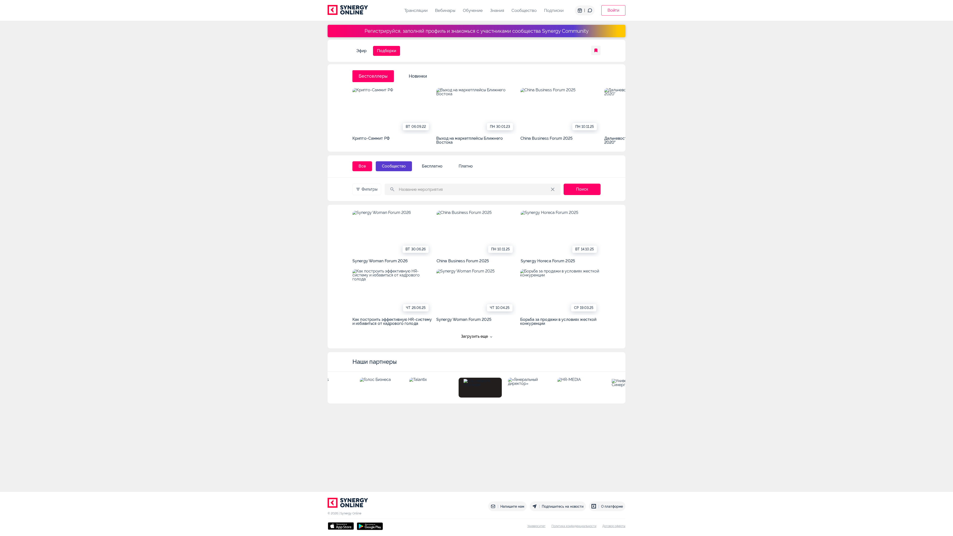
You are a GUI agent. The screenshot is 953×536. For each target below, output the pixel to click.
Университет (536, 526)
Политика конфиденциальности (573, 526)
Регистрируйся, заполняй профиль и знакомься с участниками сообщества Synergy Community (477, 31)
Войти (613, 10)
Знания (497, 10)
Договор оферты (613, 526)
